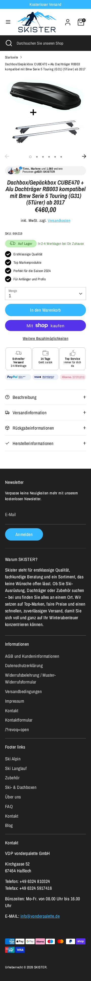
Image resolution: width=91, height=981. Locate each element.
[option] (45, 113)
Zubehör (12, 778)
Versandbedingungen (23, 691)
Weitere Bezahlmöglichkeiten (45, 338)
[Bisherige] (6, 156)
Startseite (11, 57)
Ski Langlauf (16, 768)
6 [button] (61, 157)
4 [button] (49, 157)
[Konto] (68, 20)
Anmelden (24, 534)
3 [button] (43, 157)
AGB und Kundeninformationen (32, 656)
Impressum (14, 701)
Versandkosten (59, 220)
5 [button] (55, 157)
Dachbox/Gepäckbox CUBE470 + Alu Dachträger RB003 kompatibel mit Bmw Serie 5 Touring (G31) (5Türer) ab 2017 (45, 66)
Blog (9, 825)
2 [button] (37, 157)
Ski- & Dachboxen (20, 787)
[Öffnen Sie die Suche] (8, 43)
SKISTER (40, 967)
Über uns (13, 797)
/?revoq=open (17, 729)
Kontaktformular (19, 720)
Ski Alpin (12, 759)
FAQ (9, 806)
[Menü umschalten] (8, 22)
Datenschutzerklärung (24, 665)
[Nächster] (84, 156)
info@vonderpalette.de (40, 916)
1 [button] (30, 157)
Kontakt (11, 710)
